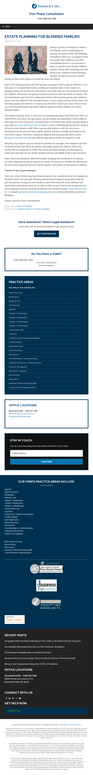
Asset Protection (16, 293)
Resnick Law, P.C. (46, 6)
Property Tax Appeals (18, 367)
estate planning (42, 209)
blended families (26, 209)
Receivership (14, 375)
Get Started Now (46, 234)
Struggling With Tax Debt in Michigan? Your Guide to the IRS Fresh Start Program (43, 641)
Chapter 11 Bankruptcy (18, 321)
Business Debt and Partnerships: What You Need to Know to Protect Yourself (40, 658)
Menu (7, 26)
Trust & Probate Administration (22, 387)
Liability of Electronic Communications (25, 363)
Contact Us (14, 711)
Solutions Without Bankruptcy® (22, 383)
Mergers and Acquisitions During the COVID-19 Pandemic (31, 664)
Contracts (13, 334)
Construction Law (16, 330)
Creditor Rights (15, 342)
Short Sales (13, 379)
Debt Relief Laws (16, 346)
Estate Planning (24, 206)
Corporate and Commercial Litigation (24, 338)
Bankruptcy (14, 297)
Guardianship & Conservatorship (23, 358)
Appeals (12, 309)
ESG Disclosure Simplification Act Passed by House (28, 652)
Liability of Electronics (14, 531)
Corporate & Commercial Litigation (19, 514)
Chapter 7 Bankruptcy (18, 313)
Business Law (14, 301)
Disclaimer (63, 725)
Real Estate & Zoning (17, 371)
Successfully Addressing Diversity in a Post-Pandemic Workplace (35, 646)
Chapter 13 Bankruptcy (18, 325)
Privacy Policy (75, 725)
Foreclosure (14, 354)
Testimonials (14, 305)
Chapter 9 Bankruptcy (18, 317)
